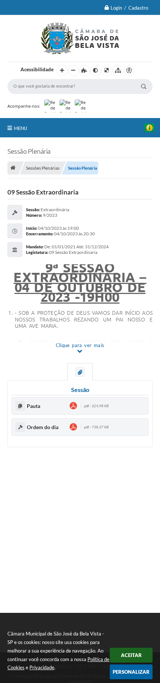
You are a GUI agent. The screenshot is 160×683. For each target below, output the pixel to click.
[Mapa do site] (118, 70)
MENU (20, 128)
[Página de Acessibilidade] (129, 70)
